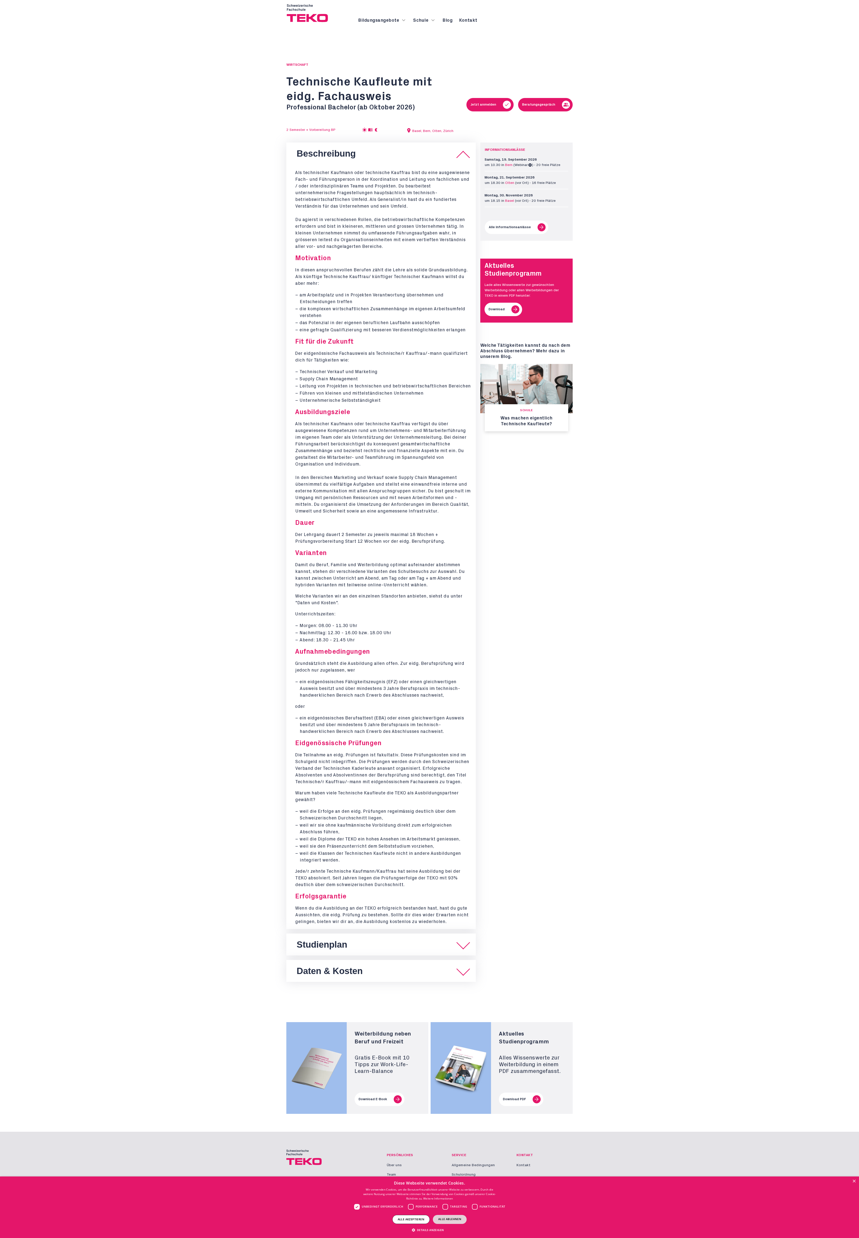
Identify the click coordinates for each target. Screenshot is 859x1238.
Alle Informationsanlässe (510, 227)
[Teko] (307, 13)
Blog (448, 20)
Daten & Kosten (330, 971)
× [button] (854, 1181)
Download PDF (514, 1099)
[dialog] (429, 1207)
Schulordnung (464, 1174)
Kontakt (468, 20)
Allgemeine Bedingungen (473, 1165)
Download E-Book (373, 1099)
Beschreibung (326, 153)
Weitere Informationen (438, 1198)
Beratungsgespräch (538, 104)
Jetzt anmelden (483, 104)
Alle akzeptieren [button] (411, 1219)
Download (497, 309)
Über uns (394, 1165)
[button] (429, 1230)
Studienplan (322, 944)
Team (391, 1174)
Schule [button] (420, 20)
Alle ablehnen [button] (449, 1219)
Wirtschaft (297, 64)
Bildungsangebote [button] (378, 20)
